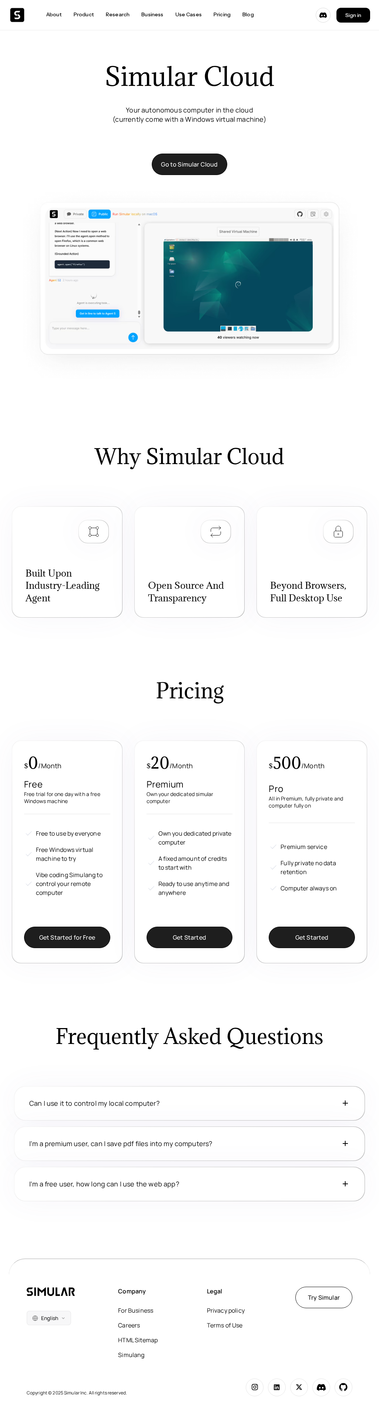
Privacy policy (226, 1310)
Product (84, 14)
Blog (248, 14)
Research (118, 14)
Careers (129, 1325)
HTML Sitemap (138, 1340)
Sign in (353, 15)
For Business (135, 1310)
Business (152, 14)
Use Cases (188, 14)
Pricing (222, 14)
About (54, 14)
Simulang (131, 1355)
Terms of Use (225, 1325)
